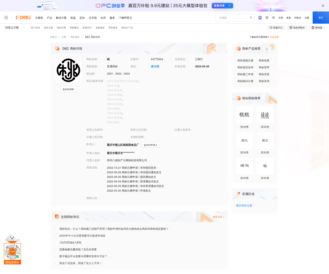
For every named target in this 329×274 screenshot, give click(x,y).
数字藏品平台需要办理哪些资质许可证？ (83, 256)
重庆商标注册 (244, 205)
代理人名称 (93, 160)
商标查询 (264, 81)
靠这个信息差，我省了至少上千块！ (80, 263)
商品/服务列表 (94, 81)
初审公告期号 (94, 129)
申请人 (90, 144)
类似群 (90, 73)
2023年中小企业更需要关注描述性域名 (82, 235)
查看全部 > (218, 216)
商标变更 (264, 74)
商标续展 (264, 60)
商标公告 (91, 198)
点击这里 (274, 36)
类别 (133, 66)
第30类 (155, 66)
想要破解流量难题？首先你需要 (78, 249)
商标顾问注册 (245, 81)
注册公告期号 (183, 129)
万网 (63, 36)
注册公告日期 (94, 137)
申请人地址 (93, 153)
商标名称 (91, 59)
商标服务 (75, 36)
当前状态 (180, 59)
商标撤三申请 (245, 74)
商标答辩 (264, 67)
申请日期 (180, 66)
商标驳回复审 (245, 67)
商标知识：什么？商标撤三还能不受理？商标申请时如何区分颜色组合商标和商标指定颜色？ (114, 228)
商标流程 (91, 167)
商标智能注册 (245, 60)
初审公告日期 (138, 129)
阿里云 (53, 36)
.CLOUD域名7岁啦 (70, 242)
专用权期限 (137, 137)
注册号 (134, 59)
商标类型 (91, 66)
